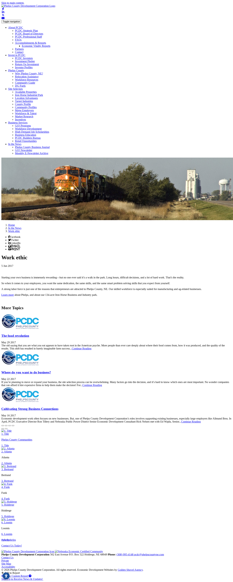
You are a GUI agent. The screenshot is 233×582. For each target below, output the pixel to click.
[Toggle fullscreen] (9, 425)
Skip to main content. (12, 2)
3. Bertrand (7, 469)
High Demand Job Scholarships (32, 131)
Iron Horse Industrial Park (29, 95)
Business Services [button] (17, 122)
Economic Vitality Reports (36, 45)
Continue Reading (81, 348)
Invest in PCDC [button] (16, 55)
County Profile (23, 104)
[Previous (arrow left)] (2, 428)
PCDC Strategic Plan (26, 30)
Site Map (6, 563)
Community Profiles (26, 107)
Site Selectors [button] (15, 88)
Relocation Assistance (27, 76)
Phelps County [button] (16, 70)
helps (8, 539)
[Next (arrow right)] (6, 428)
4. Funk (5, 487)
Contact (19, 52)
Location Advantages (26, 98)
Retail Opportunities (26, 141)
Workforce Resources (26, 79)
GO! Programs (23, 125)
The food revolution (15, 336)
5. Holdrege (7, 504)
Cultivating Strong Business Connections (29, 409)
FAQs (18, 39)
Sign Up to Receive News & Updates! (22, 579)
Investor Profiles (24, 67)
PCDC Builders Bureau (28, 137)
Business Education (25, 134)
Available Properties (26, 91)
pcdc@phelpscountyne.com (149, 554)
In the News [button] (14, 144)
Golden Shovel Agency (130, 569)
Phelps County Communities (16, 439)
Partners (19, 49)
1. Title (5, 433)
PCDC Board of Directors (29, 33)
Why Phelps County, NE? (29, 73)
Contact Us (7, 557)
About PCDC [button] (15, 27)
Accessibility (8, 566)
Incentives (20, 119)
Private (5, 560)
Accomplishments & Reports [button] (30, 42)
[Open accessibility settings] (6, 575)
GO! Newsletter (23, 150)
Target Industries (24, 101)
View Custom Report (16, 576)
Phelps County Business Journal (32, 147)
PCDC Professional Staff (28, 36)
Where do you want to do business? (26, 372)
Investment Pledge (25, 61)
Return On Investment (27, 64)
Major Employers (24, 110)
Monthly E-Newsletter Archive (31, 153)
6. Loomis (6, 522)
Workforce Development (28, 128)
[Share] (6, 425)
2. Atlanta (6, 451)
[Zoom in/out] (13, 425)
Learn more (7, 294)
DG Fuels (20, 85)
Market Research (24, 116)
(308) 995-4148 (125, 554)
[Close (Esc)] (2, 425)
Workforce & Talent (26, 113)
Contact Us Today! (11, 545)
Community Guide (25, 82)
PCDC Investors (24, 58)
